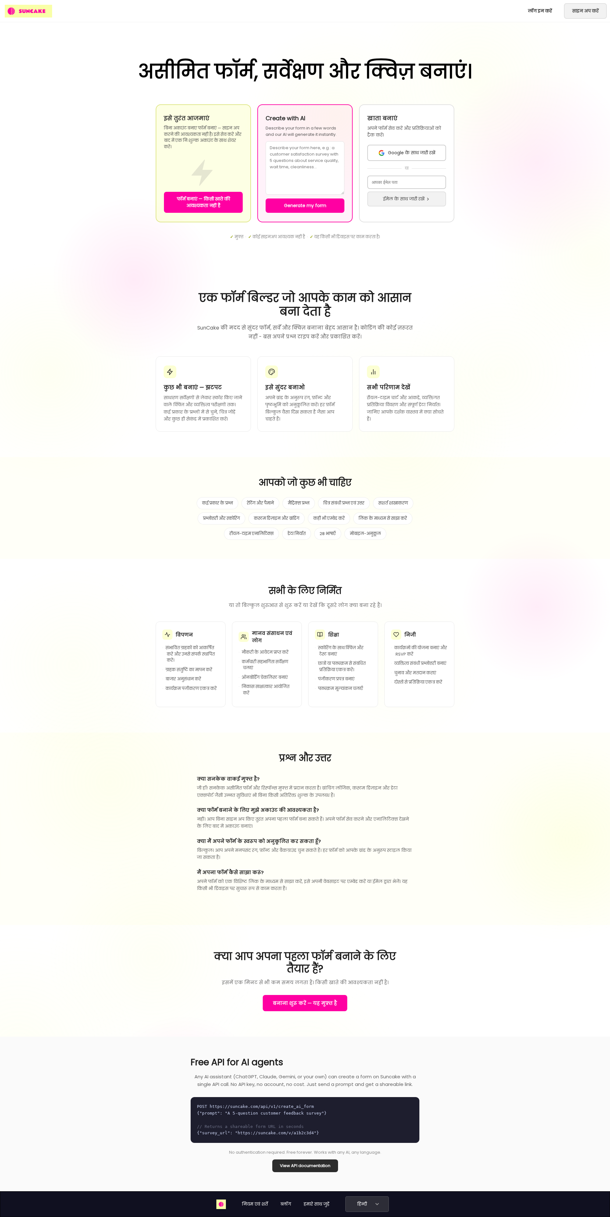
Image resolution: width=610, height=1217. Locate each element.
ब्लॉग (286, 1204)
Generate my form (305, 205)
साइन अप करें (585, 11)
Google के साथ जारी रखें (411, 153)
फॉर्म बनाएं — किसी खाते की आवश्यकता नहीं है (203, 202)
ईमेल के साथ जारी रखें (403, 199)
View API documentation (305, 1166)
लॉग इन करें (540, 11)
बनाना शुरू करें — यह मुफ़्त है (305, 1003)
